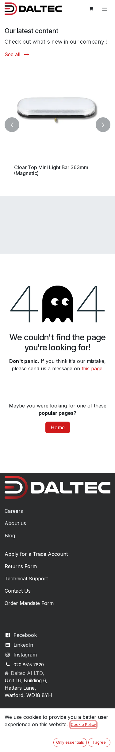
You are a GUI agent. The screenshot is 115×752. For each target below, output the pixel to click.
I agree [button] (99, 742)
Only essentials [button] (70, 742)
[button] (12, 124)
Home (58, 427)
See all (13, 54)
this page (92, 368)
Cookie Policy (83, 724)
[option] (57, 124)
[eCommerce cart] (91, 8)
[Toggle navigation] (104, 9)
